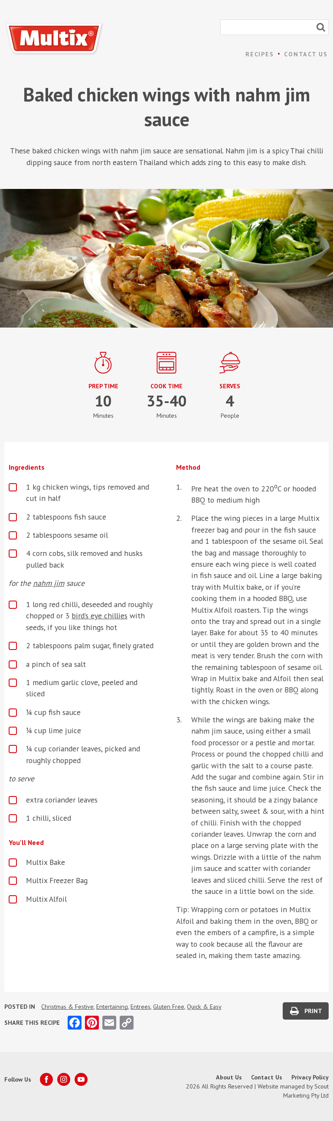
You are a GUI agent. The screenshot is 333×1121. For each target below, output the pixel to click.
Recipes (259, 54)
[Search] (321, 27)
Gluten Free (168, 1007)
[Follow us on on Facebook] (46, 1079)
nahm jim (48, 583)
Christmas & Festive (67, 1007)
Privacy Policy (310, 1077)
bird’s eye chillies (99, 616)
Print (313, 1011)
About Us (229, 1077)
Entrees (140, 1007)
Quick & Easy (204, 1007)
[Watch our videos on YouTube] (81, 1079)
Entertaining (112, 1007)
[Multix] (54, 38)
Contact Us (306, 54)
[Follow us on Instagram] (63, 1079)
